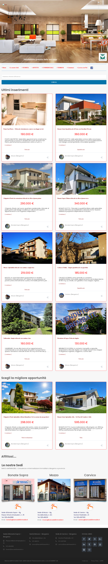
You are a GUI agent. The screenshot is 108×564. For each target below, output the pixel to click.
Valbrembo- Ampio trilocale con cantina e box (17, 338)
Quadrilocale (81, 149)
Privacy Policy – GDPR (97, 561)
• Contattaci (70, 67)
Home (4, 67)
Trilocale (27, 149)
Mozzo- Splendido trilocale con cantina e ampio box (18, 267)
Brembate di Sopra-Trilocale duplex (68, 338)
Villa (81, 437)
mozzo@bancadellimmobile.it (40, 544)
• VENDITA (25, 67)
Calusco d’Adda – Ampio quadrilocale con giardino (72, 267)
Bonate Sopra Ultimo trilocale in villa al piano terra (72, 198)
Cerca (54, 82)
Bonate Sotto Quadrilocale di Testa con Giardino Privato (74, 129)
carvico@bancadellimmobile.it (67, 544)
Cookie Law (85, 561)
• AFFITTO (35, 67)
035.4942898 (10, 546)
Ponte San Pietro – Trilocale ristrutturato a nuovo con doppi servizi (23, 129)
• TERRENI (60, 67)
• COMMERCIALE (47, 67)
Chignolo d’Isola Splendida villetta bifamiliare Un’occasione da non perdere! (26, 417)
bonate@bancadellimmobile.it (14, 549)
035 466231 (35, 541)
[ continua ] (8, 145)
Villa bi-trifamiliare (27, 437)
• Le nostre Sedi (14, 67)
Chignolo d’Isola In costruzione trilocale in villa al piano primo (22, 198)
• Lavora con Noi (82, 67)
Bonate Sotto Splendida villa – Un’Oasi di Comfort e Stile (74, 417)
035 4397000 (62, 541)
